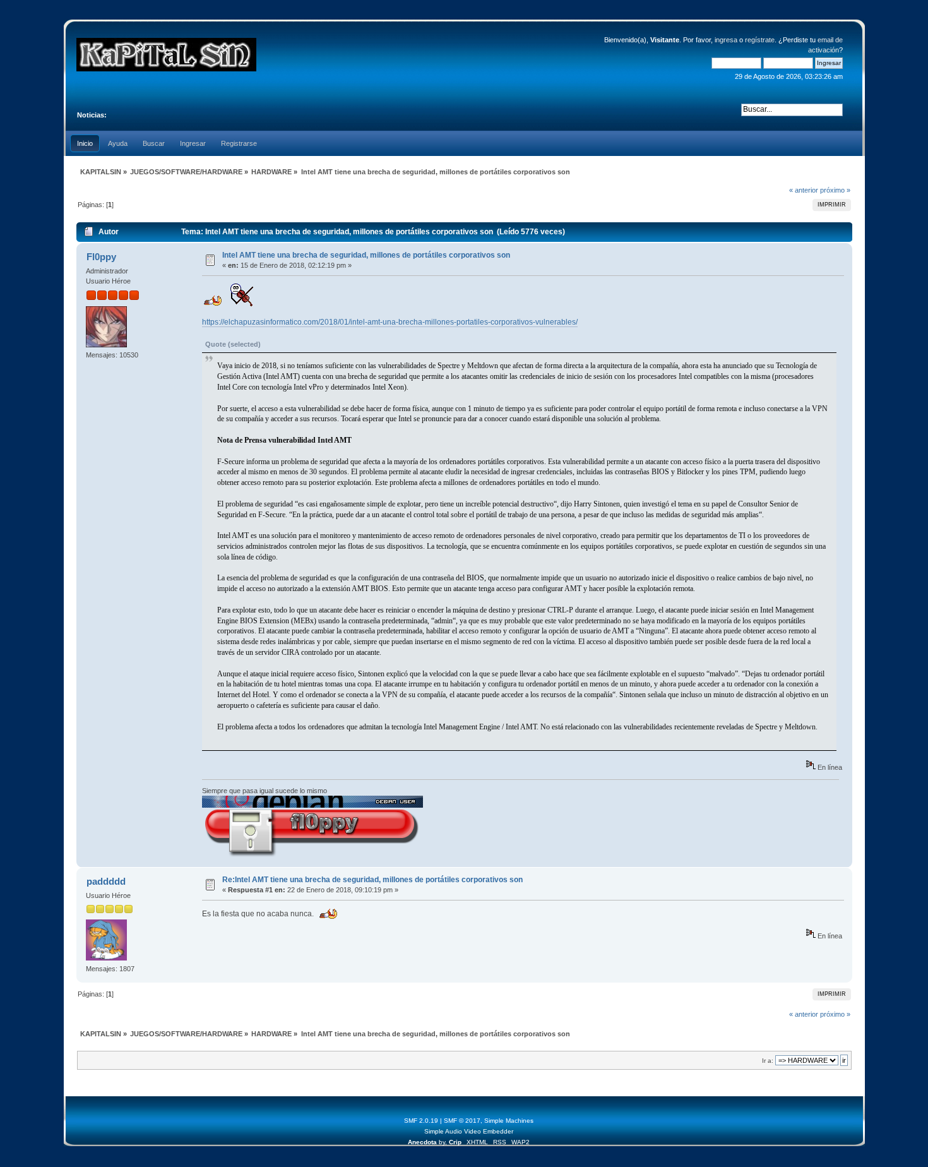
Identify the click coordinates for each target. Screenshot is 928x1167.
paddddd (106, 881)
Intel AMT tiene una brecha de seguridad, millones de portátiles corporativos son (366, 255)
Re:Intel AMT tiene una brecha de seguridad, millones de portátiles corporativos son (372, 879)
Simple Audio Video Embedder (468, 1131)
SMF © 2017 (462, 1120)
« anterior (803, 190)
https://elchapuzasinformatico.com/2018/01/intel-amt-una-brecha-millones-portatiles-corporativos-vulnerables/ (390, 322)
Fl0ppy (101, 256)
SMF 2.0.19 (421, 1120)
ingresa (726, 40)
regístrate (760, 40)
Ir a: (767, 1060)
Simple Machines (508, 1120)
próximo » (835, 190)
